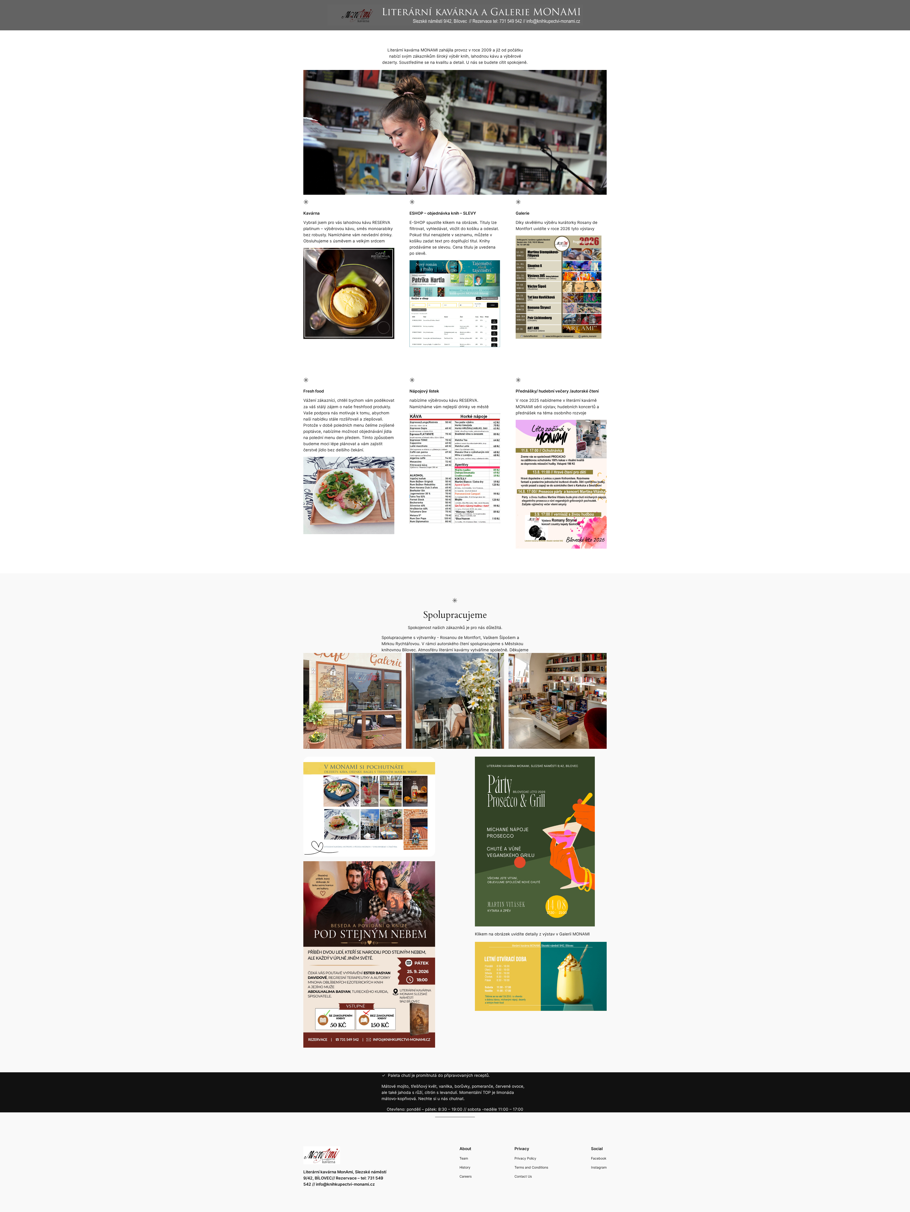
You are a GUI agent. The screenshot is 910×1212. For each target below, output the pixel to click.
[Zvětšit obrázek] (595, 241)
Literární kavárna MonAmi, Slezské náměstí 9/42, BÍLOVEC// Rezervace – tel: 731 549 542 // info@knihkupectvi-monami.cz (344, 1178)
